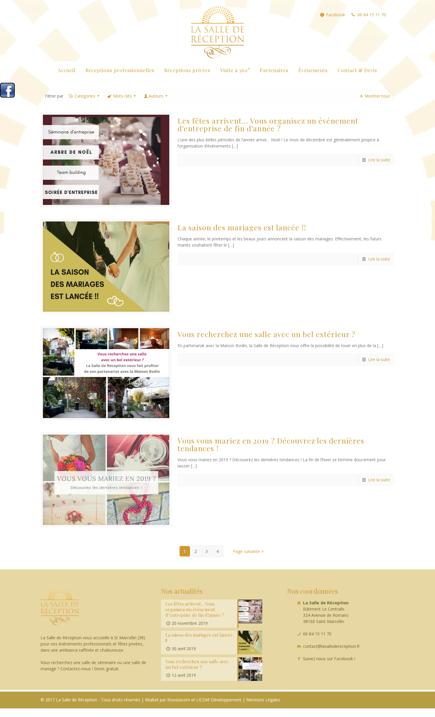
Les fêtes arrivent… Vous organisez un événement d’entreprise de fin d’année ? (268, 124)
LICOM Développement (218, 700)
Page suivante (246, 551)
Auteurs (156, 96)
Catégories (85, 96)
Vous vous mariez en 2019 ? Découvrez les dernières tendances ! (271, 444)
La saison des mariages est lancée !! (242, 227)
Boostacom (178, 700)
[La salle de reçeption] (217, 30)
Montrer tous (377, 96)
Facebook (335, 15)
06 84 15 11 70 (371, 15)
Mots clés (122, 96)
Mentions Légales (263, 700)
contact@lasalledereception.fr (331, 646)
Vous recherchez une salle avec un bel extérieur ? (266, 334)
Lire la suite (379, 160)
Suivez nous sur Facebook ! (329, 658)
